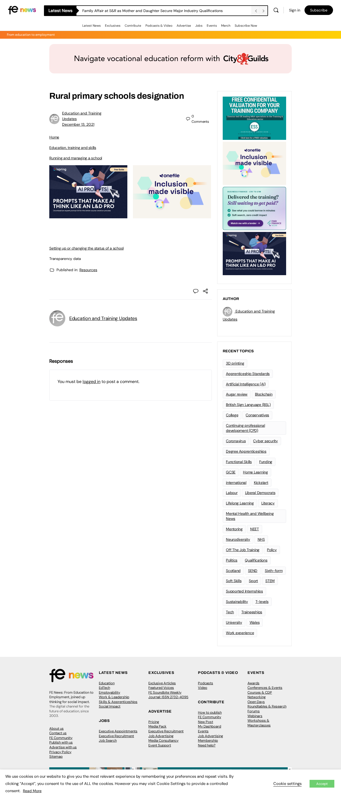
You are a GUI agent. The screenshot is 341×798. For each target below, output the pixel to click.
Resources (88, 269)
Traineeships (251, 612)
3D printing (235, 363)
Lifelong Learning (240, 503)
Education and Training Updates (103, 318)
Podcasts (205, 683)
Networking (256, 697)
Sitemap (56, 756)
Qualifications (256, 560)
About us (56, 728)
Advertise (184, 25)
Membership (208, 740)
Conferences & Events (264, 687)
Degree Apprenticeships (246, 451)
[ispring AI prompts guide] (88, 215)
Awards (253, 683)
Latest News (91, 25)
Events (212, 25)
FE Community (60, 738)
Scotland (233, 570)
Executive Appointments (118, 731)
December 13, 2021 (78, 124)
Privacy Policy (60, 752)
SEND (252, 570)
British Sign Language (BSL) (248, 404)
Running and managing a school (75, 158)
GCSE (231, 472)
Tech (230, 612)
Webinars (254, 716)
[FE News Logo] (22, 10)
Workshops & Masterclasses (259, 723)
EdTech (104, 687)
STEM (270, 580)
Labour (232, 492)
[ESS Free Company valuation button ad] (254, 117)
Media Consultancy (163, 740)
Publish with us (61, 742)
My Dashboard (209, 726)
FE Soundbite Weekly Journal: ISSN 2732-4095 (168, 695)
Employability (109, 692)
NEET (254, 529)
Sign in (294, 10)
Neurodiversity (238, 539)
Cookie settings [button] (287, 783)
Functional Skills (239, 461)
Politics (231, 560)
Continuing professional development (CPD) (245, 428)
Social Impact (109, 706)
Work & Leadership (114, 697)
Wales (255, 622)
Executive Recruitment (116, 736)
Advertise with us (63, 747)
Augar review (236, 394)
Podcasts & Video (158, 25)
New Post (205, 722)
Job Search (108, 740)
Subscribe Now (246, 25)
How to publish (210, 712)
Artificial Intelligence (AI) (245, 384)
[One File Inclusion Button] (172, 215)
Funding (265, 461)
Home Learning (255, 472)
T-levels (262, 601)
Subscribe (318, 10)
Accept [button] (322, 783)
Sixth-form (274, 570)
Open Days (256, 702)
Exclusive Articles (162, 683)
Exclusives (112, 25)
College (232, 415)
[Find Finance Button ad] (254, 208)
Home (54, 137)
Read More (32, 790)
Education (107, 683)
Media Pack (157, 726)
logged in (91, 381)
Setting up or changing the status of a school (86, 248)
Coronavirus (236, 440)
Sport (253, 580)
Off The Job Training (242, 549)
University (234, 622)
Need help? (207, 745)
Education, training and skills (72, 147)
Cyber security (265, 440)
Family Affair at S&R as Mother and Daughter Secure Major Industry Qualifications (153, 10)
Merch (225, 25)
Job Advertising (160, 736)
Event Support (159, 745)
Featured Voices (161, 687)
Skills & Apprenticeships (118, 702)
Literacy (268, 503)
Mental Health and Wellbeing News (250, 516)
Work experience (240, 632)
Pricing (153, 722)
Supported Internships (244, 591)
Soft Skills (233, 580)
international (236, 482)
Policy (272, 549)
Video (202, 687)
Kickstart (261, 482)
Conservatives (257, 415)
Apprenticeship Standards (248, 373)
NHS (261, 539)
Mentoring (234, 529)
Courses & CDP (259, 692)
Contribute (133, 25)
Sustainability (237, 601)
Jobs (198, 25)
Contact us (58, 733)
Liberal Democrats (260, 492)
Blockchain (264, 394)
